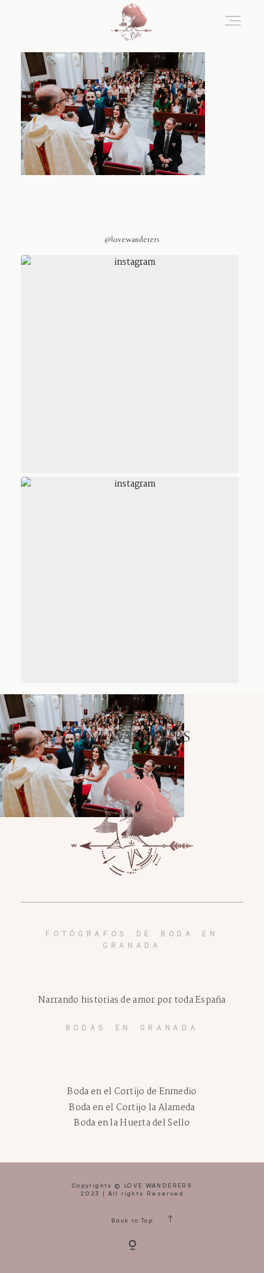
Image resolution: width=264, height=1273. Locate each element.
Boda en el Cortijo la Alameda (132, 1108)
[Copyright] (132, 1246)
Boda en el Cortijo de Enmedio (131, 1092)
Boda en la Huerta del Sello (132, 1123)
